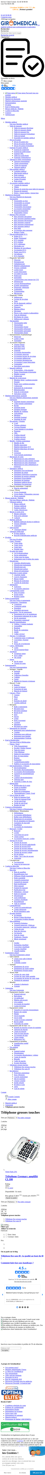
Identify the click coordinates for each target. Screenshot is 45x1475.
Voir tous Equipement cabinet (20, 955)
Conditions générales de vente (15, 1405)
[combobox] (11, 33)
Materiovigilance (11, 1417)
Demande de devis (11, 1377)
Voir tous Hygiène (16, 539)
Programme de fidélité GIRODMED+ (18, 1419)
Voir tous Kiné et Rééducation (20, 742)
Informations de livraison (13, 1411)
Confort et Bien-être (12, 111)
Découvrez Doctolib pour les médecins (18, 1381)
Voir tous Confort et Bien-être (20, 868)
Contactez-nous (6, 17)
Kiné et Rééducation (12, 107)
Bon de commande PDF (13, 1379)
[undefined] (36, 1279)
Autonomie (9, 1105)
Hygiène (8, 105)
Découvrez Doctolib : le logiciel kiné (18, 1383)
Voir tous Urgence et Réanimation (21, 809)
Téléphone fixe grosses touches (16, 1219)
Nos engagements (11, 1373)
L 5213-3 (20, 1441)
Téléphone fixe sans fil (13, 1221)
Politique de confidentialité (14, 1407)
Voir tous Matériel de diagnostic (20, 197)
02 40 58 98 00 (6, 15)
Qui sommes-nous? (11, 1367)
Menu (3, 118)
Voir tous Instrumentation (18, 667)
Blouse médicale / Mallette (14, 109)
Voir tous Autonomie (17, 990)
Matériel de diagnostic (12, 99)
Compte (3, 1092)
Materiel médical (11, 1103)
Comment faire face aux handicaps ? (17, 1263)
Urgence (8, 113)
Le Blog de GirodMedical (14, 1371)
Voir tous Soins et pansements (20, 600)
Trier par (4, 1118)
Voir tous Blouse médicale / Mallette (22, 500)
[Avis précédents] (2, 1294)
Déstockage (10, 115)
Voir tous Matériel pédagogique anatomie (24, 398)
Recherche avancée (7, 35)
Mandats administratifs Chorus (15, 1369)
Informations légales (12, 1409)
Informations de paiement (14, 1415)
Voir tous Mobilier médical (19, 124)
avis (10, 1188)
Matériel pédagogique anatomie (16, 101)
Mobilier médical (11, 97)
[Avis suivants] (42, 1294)
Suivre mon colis (11, 1413)
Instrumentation (10, 103)
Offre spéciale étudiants (13, 1375)
